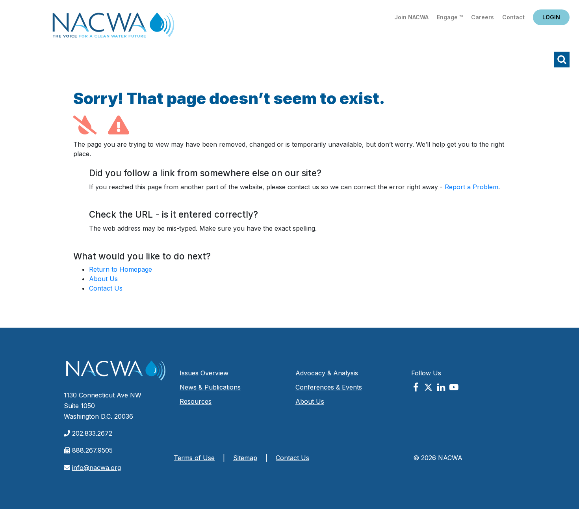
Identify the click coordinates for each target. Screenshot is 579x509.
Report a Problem (471, 187)
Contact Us (105, 288)
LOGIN (551, 17)
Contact (513, 17)
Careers (482, 17)
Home (113, 27)
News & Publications (210, 387)
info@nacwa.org (96, 468)
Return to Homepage (120, 269)
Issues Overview (204, 373)
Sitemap (245, 458)
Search (562, 59)
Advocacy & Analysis (326, 373)
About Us (103, 279)
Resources (196, 401)
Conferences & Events (328, 387)
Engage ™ (450, 17)
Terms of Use (194, 458)
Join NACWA (411, 17)
